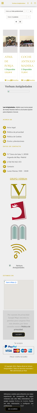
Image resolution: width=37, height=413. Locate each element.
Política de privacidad (15, 132)
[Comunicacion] (18, 245)
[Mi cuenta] (31, 3)
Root (25, 371)
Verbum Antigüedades (18, 3)
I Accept (18, 334)
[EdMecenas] (18, 225)
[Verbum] (18, 184)
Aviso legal (11, 127)
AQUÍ (26, 406)
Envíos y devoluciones (15, 141)
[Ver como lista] (20, 22)
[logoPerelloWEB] (18, 202)
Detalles (14, 80)
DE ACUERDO (13, 409)
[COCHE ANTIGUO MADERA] (27, 41)
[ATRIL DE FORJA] (10, 41)
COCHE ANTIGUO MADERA (28, 61)
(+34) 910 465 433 (14, 162)
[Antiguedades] (18, 265)
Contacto (10, 166)
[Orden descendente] (31, 11)
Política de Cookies (14, 136)
